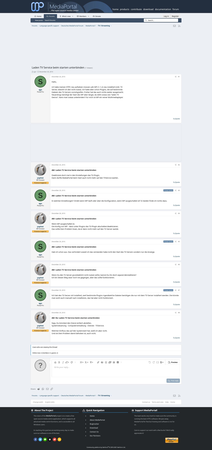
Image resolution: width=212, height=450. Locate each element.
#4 (179, 213)
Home (39, 16)
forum (175, 9)
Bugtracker (94, 424)
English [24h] (49, 402)
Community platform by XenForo (106, 447)
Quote (177, 119)
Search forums (50, 20)
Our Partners (95, 436)
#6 (179, 264)
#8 (179, 313)
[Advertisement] (105, 47)
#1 (179, 77)
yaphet (40, 178)
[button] (72, 16)
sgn (34, 72)
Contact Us (94, 432)
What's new (66, 16)
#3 (179, 190)
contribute (136, 9)
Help (167, 402)
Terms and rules (157, 402)
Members (82, 16)
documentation (163, 9)
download (148, 9)
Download (94, 428)
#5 (179, 241)
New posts (39, 20)
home (116, 9)
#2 (179, 165)
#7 (179, 290)
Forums (52, 16)
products (124, 9)
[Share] (175, 76)
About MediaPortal (97, 420)
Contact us (146, 402)
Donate (98, 16)
